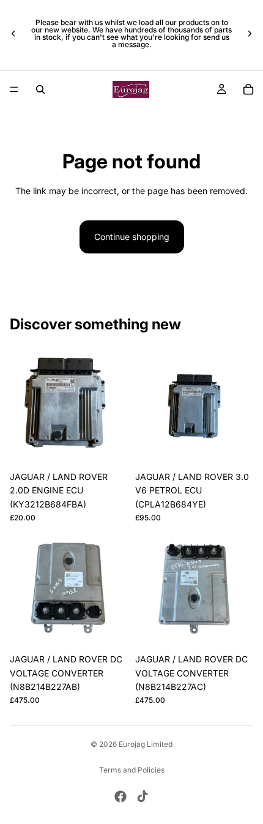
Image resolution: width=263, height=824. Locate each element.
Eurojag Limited (145, 744)
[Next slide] (249, 33)
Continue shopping (131, 236)
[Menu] (14, 89)
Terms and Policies (132, 769)
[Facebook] (120, 796)
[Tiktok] (142, 796)
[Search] (40, 89)
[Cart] (248, 89)
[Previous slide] (13, 33)
